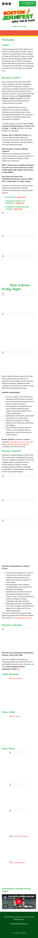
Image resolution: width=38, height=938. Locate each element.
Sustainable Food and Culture (20, 442)
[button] (19, 33)
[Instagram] (9, 3)
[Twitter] (6, 3)
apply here (21, 197)
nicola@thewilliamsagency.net (21, 618)
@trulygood (23, 932)
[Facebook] (3, 3)
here (3, 70)
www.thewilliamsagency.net (19, 923)
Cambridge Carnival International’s (17, 444)
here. (18, 669)
